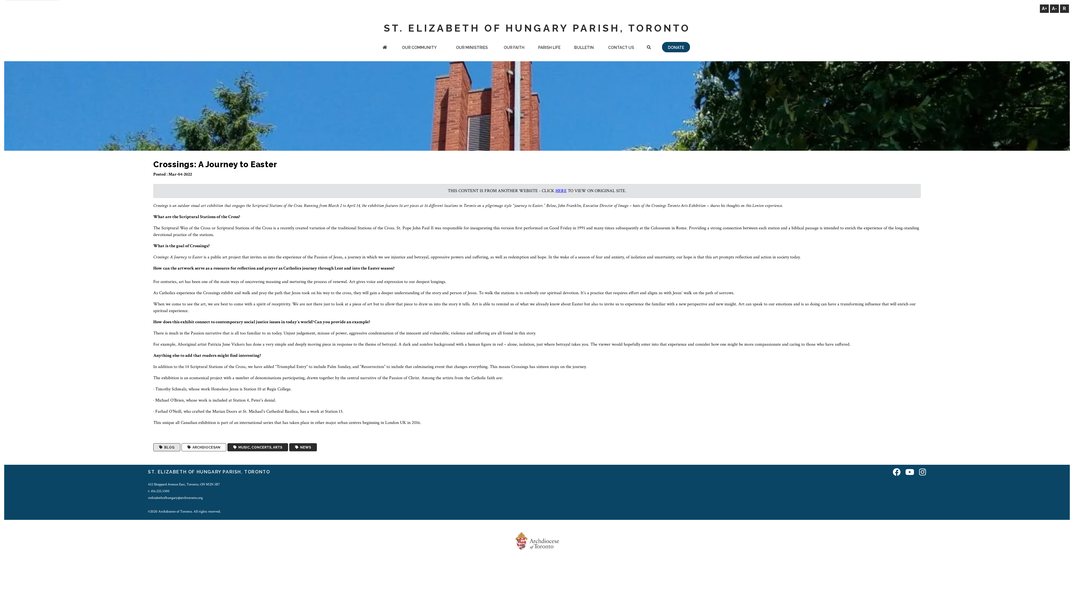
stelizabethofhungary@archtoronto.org (175, 498)
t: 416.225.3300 (158, 491)
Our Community (419, 47)
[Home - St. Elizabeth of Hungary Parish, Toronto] (385, 48)
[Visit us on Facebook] (897, 473)
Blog (168, 447)
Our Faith (514, 47)
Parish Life (549, 47)
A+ (1044, 8)
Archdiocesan (205, 447)
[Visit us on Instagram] (922, 473)
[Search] (649, 48)
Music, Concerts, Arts (259, 447)
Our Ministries (472, 47)
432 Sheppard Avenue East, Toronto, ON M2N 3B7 (184, 484)
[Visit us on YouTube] (909, 473)
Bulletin (584, 47)
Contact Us (621, 47)
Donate (676, 47)
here (561, 191)
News (304, 447)
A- (1054, 8)
